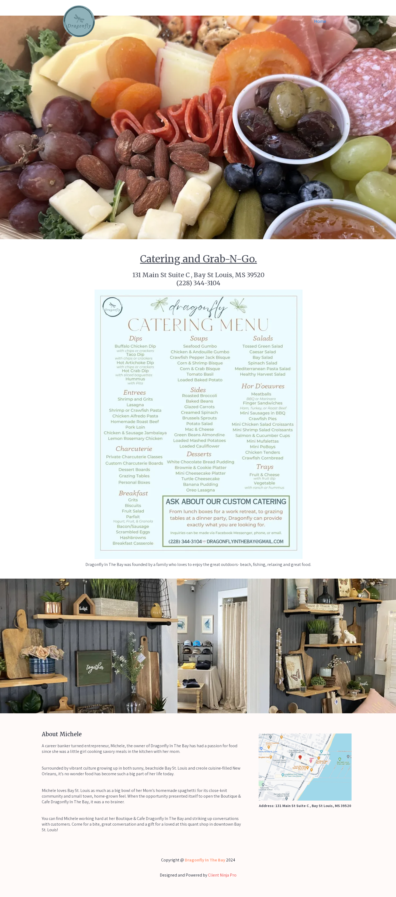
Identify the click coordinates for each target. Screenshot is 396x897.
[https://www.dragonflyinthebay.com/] (79, 21)
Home (320, 21)
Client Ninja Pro (222, 875)
